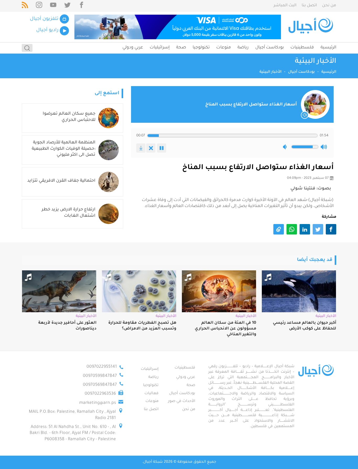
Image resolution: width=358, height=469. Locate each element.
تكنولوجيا (201, 47)
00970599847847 (100, 376)
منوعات (223, 47)
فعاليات (151, 394)
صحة (181, 47)
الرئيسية (328, 47)
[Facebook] (81, 6)
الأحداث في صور (181, 401)
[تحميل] (140, 148)
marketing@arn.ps (97, 403)
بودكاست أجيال (269, 47)
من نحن (329, 5)
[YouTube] (53, 6)
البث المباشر (285, 5)
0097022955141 (101, 367)
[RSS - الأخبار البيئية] (25, 6)
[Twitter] (67, 6)
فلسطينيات (302, 47)
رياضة (243, 47)
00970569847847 (100, 385)
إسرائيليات (160, 47)
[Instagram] (39, 6)
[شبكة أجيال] (311, 27)
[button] (285, 147)
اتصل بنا (309, 5)
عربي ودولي (132, 47)
